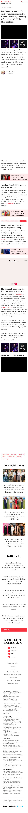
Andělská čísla (14, 694)
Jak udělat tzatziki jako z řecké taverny (12, 717)
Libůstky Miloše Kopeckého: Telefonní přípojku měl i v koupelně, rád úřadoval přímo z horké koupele (12, 765)
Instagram (13, 651)
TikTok (12, 654)
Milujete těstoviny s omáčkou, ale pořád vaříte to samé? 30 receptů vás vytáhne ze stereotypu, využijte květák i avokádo (13, 792)
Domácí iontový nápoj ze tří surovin (11, 719)
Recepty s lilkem (7, 726)
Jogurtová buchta (8, 731)
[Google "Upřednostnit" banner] (14, 222)
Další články (6, 630)
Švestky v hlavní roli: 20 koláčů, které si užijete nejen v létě (12, 733)
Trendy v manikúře (16, 703)
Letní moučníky (15, 712)
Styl (7, 459)
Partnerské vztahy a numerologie (11, 706)
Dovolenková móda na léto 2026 (10, 710)
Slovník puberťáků (7, 692)
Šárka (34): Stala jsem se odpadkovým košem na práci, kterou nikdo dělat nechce (14, 606)
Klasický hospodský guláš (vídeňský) (11, 722)
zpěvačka (19, 456)
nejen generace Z (9, 203)
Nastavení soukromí (13, 683)
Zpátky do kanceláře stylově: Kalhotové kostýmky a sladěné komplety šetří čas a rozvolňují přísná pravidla (12, 751)
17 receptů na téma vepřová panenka (12, 727)
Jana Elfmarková (10, 72)
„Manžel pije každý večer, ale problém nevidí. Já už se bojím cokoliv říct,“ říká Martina (12, 782)
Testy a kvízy (7, 694)
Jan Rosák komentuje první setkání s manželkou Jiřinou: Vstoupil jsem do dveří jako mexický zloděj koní (13, 742)
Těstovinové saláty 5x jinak (9, 724)
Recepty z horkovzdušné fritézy (11, 735)
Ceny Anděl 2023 (5, 454)
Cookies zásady (13, 677)
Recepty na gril (13, 700)
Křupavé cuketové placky (9, 720)
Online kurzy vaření (13, 663)
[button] (22, 2)
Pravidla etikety (14, 691)
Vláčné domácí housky (8, 723)
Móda (3, 459)
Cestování (5, 695)
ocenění (3, 456)
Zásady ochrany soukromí (13, 680)
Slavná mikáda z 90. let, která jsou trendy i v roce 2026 (13, 778)
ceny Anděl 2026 (11, 456)
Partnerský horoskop (17, 692)
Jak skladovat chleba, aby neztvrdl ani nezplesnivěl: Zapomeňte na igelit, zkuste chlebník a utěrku (13, 787)
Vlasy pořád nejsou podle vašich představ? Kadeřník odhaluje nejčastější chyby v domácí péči (12, 761)
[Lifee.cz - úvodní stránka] (6, 2)
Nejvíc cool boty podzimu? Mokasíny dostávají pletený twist (11, 775)
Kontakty (13, 666)
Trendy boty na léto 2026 (10, 709)
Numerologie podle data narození (11, 696)
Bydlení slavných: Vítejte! (9, 698)
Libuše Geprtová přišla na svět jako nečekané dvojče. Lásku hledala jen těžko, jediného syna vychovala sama (13, 747)
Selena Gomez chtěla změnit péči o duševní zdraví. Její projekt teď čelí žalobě (13, 771)
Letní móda (15, 699)
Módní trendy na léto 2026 (15, 708)
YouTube (13, 657)
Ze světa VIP (21, 454)
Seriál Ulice (5, 708)
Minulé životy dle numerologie (10, 705)
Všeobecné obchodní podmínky (12, 674)
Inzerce (13, 669)
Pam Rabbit (19, 294)
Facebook (13, 647)
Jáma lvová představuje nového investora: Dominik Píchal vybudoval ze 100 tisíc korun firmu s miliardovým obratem (13, 756)
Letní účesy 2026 (7, 712)
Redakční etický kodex (13, 672)
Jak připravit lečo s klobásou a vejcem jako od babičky (12, 729)
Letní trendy (6, 700)
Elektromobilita (6, 713)
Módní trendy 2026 (7, 699)
